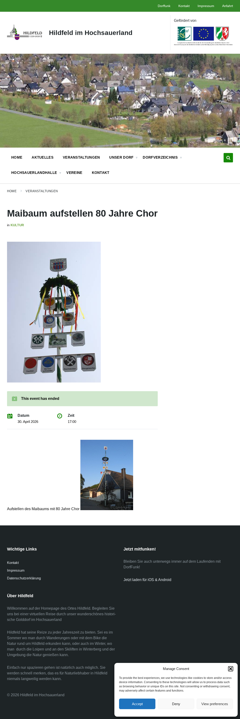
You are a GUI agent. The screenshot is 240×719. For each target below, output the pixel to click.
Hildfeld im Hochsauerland (90, 32)
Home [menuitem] (16, 157)
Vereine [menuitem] (74, 173)
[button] (230, 668)
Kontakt (13, 563)
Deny (176, 704)
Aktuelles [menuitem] (42, 157)
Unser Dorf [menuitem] (121, 157)
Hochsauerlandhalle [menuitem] (34, 173)
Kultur (17, 225)
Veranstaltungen (42, 191)
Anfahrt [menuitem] (227, 6)
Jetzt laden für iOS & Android (147, 580)
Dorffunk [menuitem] (164, 6)
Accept (137, 704)
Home (12, 191)
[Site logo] (24, 39)
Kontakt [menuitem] (184, 6)
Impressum (16, 570)
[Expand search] (228, 157)
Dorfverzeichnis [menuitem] (160, 157)
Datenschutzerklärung (24, 578)
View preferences (214, 704)
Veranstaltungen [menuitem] (81, 157)
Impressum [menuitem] (206, 6)
